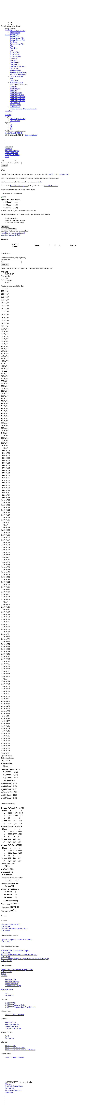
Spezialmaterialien (11, 984)
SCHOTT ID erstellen (9, 229)
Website (39, 182)
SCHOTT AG (10, 1003)
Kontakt (8, 35)
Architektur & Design (13, 986)
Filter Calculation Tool (51, 186)
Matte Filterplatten (16, 82)
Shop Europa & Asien (17, 31)
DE (11, 127)
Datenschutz (9, 995)
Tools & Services (7, 989)
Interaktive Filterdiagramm (19, 186)
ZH (11, 129)
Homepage (9, 147)
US (11, 125)
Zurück (3, 974)
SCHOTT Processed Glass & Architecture (20, 1007)
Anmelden (5, 226)
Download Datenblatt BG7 (10, 235)
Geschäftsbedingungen (13, 1090)
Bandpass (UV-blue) (12, 155)
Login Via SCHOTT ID (14, 133)
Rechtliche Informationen (14, 1086)
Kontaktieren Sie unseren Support (13, 233)
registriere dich (64, 174)
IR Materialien (15, 107)
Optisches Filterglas (12, 151)
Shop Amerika (15, 121)
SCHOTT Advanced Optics (15, 1005)
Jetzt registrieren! (31, 135)
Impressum (9, 1092)
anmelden (51, 174)
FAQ (7, 993)
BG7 (7, 157)
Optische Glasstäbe (16, 76)
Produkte (8, 149)
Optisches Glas (15, 32)
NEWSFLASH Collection (14, 1015)
